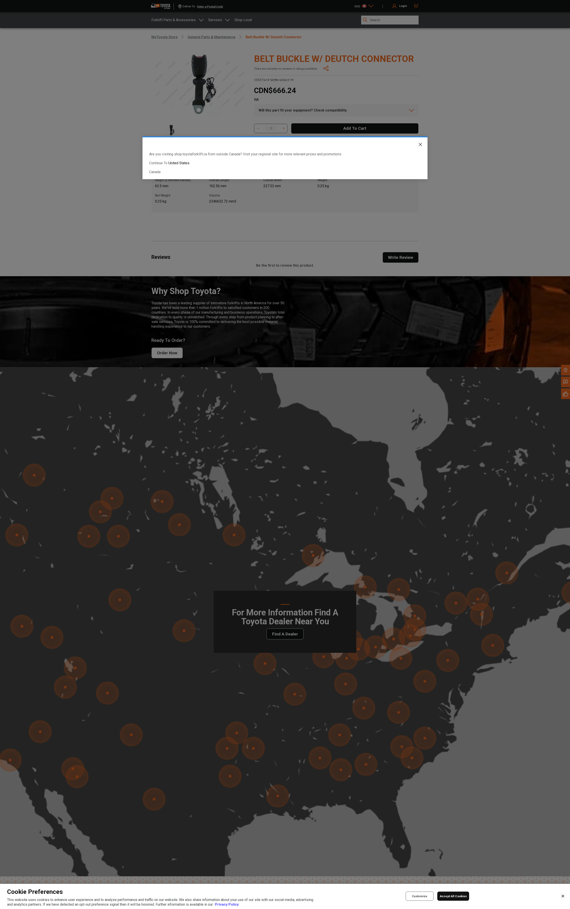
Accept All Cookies (453, 896)
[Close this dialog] (417, 145)
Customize (419, 896)
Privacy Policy (227, 904)
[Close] (563, 896)
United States (178, 163)
